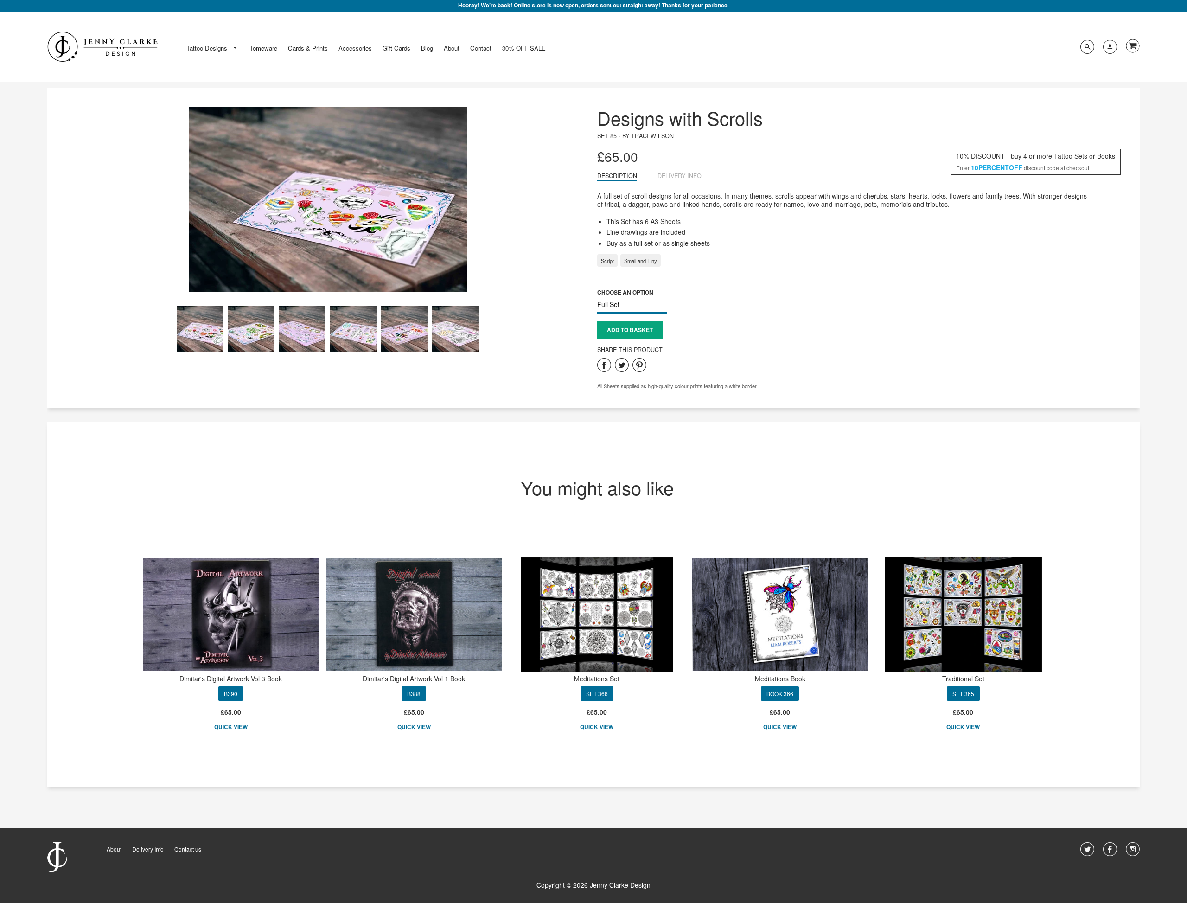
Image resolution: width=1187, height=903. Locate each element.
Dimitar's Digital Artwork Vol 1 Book (414, 678)
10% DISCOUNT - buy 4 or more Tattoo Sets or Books (1035, 155)
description (617, 176)
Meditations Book (780, 678)
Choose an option (625, 292)
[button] (630, 330)
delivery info (679, 176)
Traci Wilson (652, 136)
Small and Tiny (640, 260)
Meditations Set (596, 678)
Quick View (231, 727)
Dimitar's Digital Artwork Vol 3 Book (230, 678)
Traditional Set (963, 678)
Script (607, 260)
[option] (328, 199)
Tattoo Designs (207, 48)
